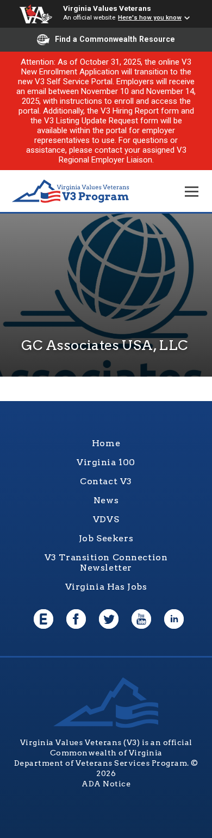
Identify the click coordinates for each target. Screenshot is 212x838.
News (106, 500)
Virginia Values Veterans (107, 8)
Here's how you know (150, 17)
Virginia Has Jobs (106, 586)
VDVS (106, 519)
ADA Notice (106, 783)
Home (106, 443)
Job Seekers (106, 538)
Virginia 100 (106, 462)
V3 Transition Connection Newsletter (106, 562)
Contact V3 (106, 481)
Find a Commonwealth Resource (115, 39)
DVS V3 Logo (70, 191)
